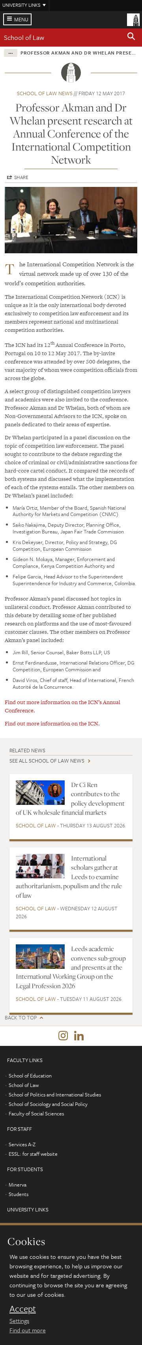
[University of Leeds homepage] (133, 19)
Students (18, 1194)
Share (21, 177)
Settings (19, 1320)
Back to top (21, 1017)
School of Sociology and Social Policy (48, 1104)
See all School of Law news (46, 761)
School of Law (24, 37)
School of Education (30, 1075)
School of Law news (45, 93)
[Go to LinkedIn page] (79, 1036)
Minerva (17, 1185)
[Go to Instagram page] (63, 1036)
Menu (21, 19)
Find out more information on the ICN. (52, 723)
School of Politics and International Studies (55, 1094)
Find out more (27, 1330)
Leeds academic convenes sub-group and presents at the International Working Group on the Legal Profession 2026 (71, 967)
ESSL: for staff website (33, 1154)
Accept (22, 1308)
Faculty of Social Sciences (36, 1113)
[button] (131, 37)
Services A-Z (22, 1144)
